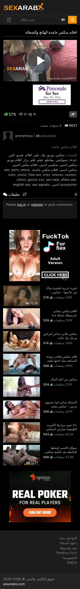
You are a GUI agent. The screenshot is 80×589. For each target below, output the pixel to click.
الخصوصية (70, 558)
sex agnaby (41, 184)
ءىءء (73, 160)
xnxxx (25, 170)
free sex (35, 175)
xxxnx (22, 175)
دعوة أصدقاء (68, 543)
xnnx (12, 175)
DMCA (72, 563)
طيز (36, 155)
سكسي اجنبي (48, 165)
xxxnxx (70, 175)
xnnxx (21, 179)
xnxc (46, 175)
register (37, 204)
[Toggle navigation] (9, 20)
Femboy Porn (66, 553)
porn (15, 170)
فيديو (20, 155)
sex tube (52, 179)
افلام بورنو (14, 160)
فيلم (40, 160)
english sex (21, 184)
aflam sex (68, 179)
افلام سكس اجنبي (25, 165)
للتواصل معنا (68, 538)
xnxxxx (57, 175)
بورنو (50, 155)
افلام (28, 155)
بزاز (26, 160)
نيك (43, 155)
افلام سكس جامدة (45, 170)
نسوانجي (61, 160)
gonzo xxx (36, 179)
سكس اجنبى (68, 170)
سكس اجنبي (68, 165)
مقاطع (49, 160)
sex (7, 170)
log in (21, 204)
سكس (60, 155)
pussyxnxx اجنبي (64, 184)
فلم (32, 160)
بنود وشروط (68, 548)
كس (12, 155)
